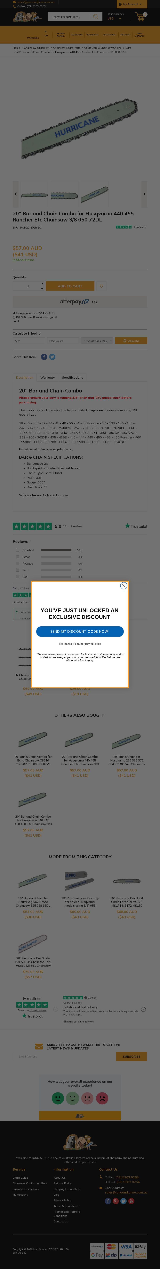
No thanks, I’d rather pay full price (80, 643)
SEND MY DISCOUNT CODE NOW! (80, 631)
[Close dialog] (123, 585)
